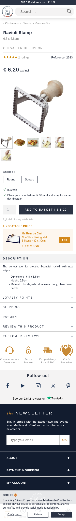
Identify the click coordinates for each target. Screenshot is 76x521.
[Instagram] (38, 385)
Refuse (38, 514)
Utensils (26, 23)
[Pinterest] (68, 385)
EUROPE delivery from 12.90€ (38, 2)
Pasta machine (42, 23)
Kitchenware (12, 23)
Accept (61, 514)
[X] (53, 385)
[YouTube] (22, 385)
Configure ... (14, 514)
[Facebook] (7, 385)
